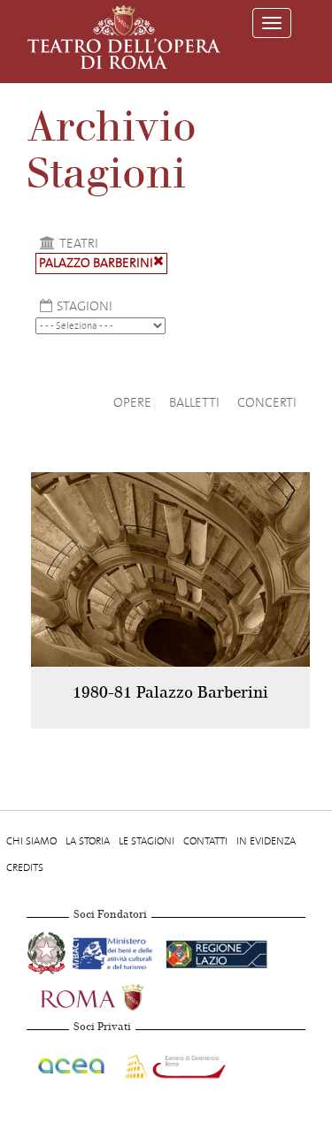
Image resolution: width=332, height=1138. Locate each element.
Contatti (205, 841)
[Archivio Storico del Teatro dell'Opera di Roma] (123, 37)
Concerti (267, 402)
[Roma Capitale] (115, 995)
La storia (88, 841)
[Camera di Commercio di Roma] (173, 1064)
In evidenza (266, 841)
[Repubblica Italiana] (48, 951)
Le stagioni (146, 841)
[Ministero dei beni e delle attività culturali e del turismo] (115, 951)
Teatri (78, 243)
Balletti (194, 402)
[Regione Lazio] (216, 951)
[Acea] (72, 1064)
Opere (132, 402)
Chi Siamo (31, 841)
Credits (24, 867)
